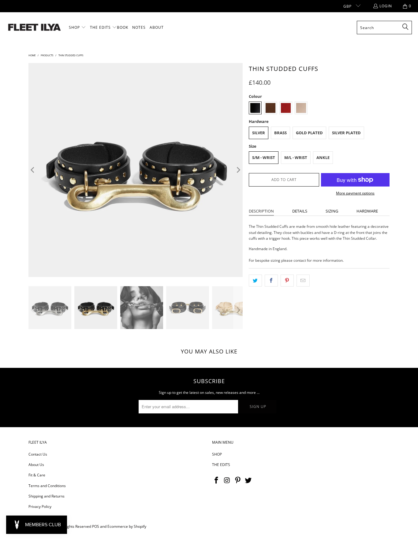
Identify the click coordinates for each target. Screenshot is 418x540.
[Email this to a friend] (303, 281)
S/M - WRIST (263, 157)
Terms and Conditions (47, 485)
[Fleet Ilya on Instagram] (227, 480)
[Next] (238, 170)
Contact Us (37, 454)
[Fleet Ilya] (34, 27)
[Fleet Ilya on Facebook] (216, 480)
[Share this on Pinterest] (287, 281)
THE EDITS (221, 464)
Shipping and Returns (46, 496)
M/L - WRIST (295, 157)
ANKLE (323, 157)
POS (95, 526)
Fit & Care (36, 475)
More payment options (355, 193)
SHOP (217, 454)
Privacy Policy (39, 506)
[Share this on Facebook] (271, 281)
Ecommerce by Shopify (126, 526)
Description (261, 211)
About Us (36, 464)
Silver (258, 132)
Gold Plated (309, 132)
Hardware (367, 211)
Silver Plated (346, 132)
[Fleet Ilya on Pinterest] (237, 480)
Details (299, 211)
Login (385, 6)
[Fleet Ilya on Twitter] (248, 480)
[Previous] (33, 170)
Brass (280, 132)
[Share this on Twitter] (255, 281)
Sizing (332, 211)
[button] (77, 27)
